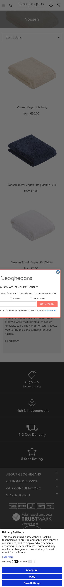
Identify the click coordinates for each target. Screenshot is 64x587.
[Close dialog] (58, 272)
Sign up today (47, 304)
